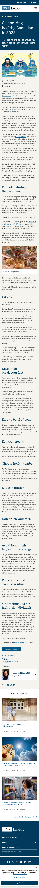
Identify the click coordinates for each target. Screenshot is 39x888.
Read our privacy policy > (20, 874)
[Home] (2, 16)
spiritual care (18, 643)
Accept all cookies (19, 883)
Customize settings (19, 877)
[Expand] (35, 837)
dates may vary (6, 96)
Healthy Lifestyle (7, 661)
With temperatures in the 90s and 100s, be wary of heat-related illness (19, 764)
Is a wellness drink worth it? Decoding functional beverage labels (18, 804)
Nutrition (16, 661)
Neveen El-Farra (20, 137)
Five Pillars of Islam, (15, 109)
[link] (8, 684)
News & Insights (12, 16)
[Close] (36, 867)
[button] (21, 2)
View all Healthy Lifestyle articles (24, 817)
